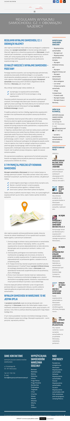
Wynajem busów (59, 98)
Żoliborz (33, 407)
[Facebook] (54, 1)
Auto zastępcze (59, 81)
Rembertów (35, 385)
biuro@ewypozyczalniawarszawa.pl (16, 377)
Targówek (34, 389)
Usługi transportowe (56, 92)
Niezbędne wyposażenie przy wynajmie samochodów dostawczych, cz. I (58, 253)
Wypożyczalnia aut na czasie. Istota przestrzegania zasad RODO (58, 163)
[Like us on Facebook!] (64, 415)
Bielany (33, 374)
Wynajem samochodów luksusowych (56, 76)
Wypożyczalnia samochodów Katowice (57, 371)
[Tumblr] (61, 1)
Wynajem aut (58, 53)
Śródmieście (35, 387)
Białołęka (34, 372)
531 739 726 (13, 1)
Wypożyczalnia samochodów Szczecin (57, 385)
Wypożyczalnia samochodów (58, 49)
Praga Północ (35, 380)
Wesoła (33, 398)
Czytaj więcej (50, 419)
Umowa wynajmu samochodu (58, 87)
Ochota (33, 378)
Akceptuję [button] (42, 418)
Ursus (33, 392)
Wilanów (34, 401)
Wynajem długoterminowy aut (59, 70)
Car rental (57, 83)
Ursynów (34, 394)
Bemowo (34, 369)
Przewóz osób (58, 95)
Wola (32, 405)
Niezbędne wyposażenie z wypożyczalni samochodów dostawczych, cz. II (58, 221)
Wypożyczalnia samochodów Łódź (58, 391)
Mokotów (34, 376)
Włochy (33, 403)
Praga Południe (36, 383)
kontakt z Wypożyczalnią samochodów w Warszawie (57, 138)
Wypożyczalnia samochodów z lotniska (58, 57)
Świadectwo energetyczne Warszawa (56, 365)
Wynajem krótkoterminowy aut (58, 64)
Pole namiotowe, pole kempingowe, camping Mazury (58, 396)
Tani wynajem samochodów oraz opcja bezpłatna (58, 321)
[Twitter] (57, 1)
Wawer (33, 396)
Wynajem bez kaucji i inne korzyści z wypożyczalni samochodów (58, 288)
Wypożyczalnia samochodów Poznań (57, 378)
